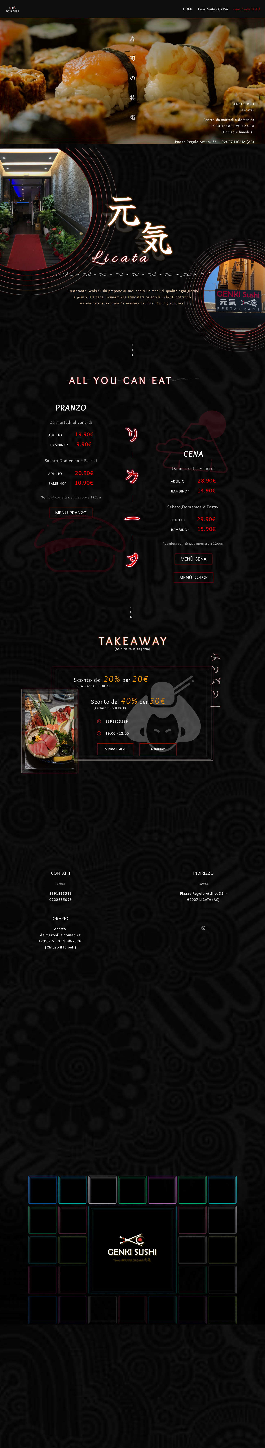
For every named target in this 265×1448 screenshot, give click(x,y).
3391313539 (116, 721)
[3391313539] (99, 721)
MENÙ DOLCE (193, 577)
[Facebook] (203, 928)
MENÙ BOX (158, 749)
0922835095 (60, 899)
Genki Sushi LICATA (246, 9)
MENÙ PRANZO (71, 512)
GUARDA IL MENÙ (115, 749)
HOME (188, 9)
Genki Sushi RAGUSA (213, 9)
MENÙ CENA (193, 559)
